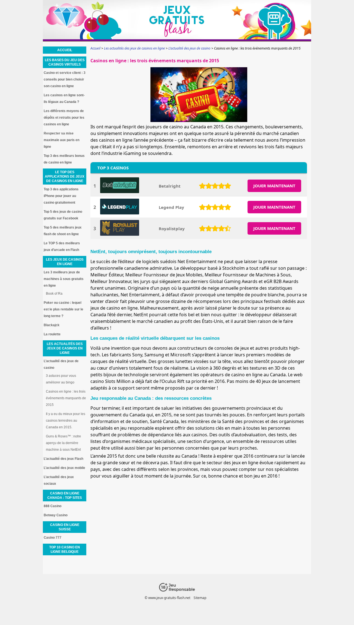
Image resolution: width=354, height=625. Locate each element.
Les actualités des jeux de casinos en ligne (65, 348)
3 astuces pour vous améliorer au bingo (61, 379)
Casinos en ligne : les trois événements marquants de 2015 (66, 398)
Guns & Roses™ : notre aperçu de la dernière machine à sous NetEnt (63, 443)
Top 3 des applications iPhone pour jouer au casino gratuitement (61, 195)
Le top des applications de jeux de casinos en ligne (64, 176)
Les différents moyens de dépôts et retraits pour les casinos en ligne (64, 117)
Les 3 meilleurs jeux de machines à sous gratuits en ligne (64, 278)
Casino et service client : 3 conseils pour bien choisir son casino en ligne (64, 79)
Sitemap (200, 597)
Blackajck (51, 325)
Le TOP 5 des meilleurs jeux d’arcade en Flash (62, 246)
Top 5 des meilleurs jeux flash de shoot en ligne (63, 230)
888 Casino (52, 506)
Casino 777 (52, 538)
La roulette (52, 334)
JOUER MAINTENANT (274, 185)
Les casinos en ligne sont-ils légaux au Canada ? (64, 98)
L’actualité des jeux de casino (61, 364)
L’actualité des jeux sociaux (59, 480)
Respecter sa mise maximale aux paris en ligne (61, 140)
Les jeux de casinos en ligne (65, 262)
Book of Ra (54, 293)
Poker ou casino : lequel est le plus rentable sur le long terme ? (63, 309)
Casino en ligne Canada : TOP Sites (64, 495)
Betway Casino (55, 515)
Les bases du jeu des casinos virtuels (65, 62)
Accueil (64, 50)
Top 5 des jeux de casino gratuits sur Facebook (63, 215)
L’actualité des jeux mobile (64, 468)
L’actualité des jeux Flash (63, 459)
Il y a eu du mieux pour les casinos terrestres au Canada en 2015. (65, 420)
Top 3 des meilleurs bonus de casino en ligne (64, 159)
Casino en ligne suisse (64, 527)
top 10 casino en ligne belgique (64, 549)
